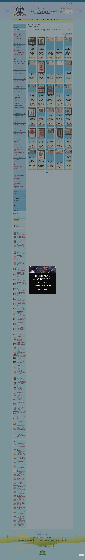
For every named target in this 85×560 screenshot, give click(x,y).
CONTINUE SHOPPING (42, 289)
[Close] (55, 267)
